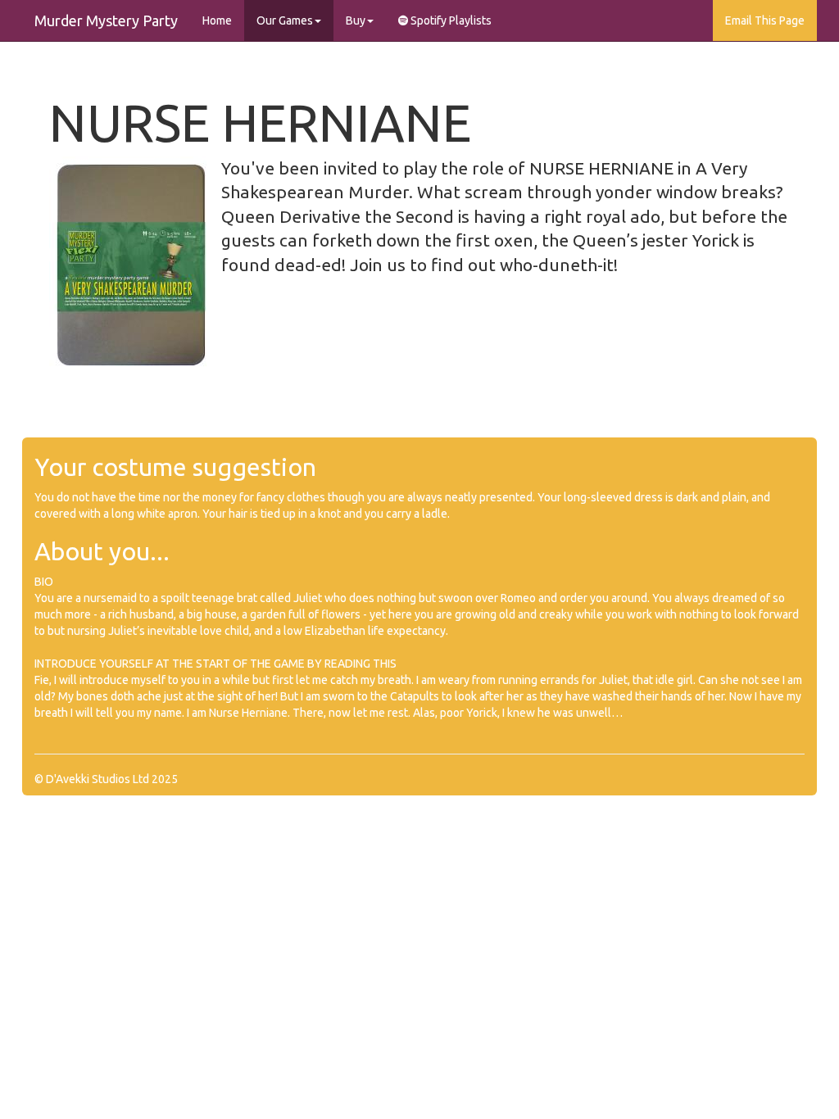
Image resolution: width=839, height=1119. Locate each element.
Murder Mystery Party (106, 20)
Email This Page (765, 20)
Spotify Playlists (450, 20)
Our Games (284, 20)
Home (217, 20)
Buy (355, 20)
